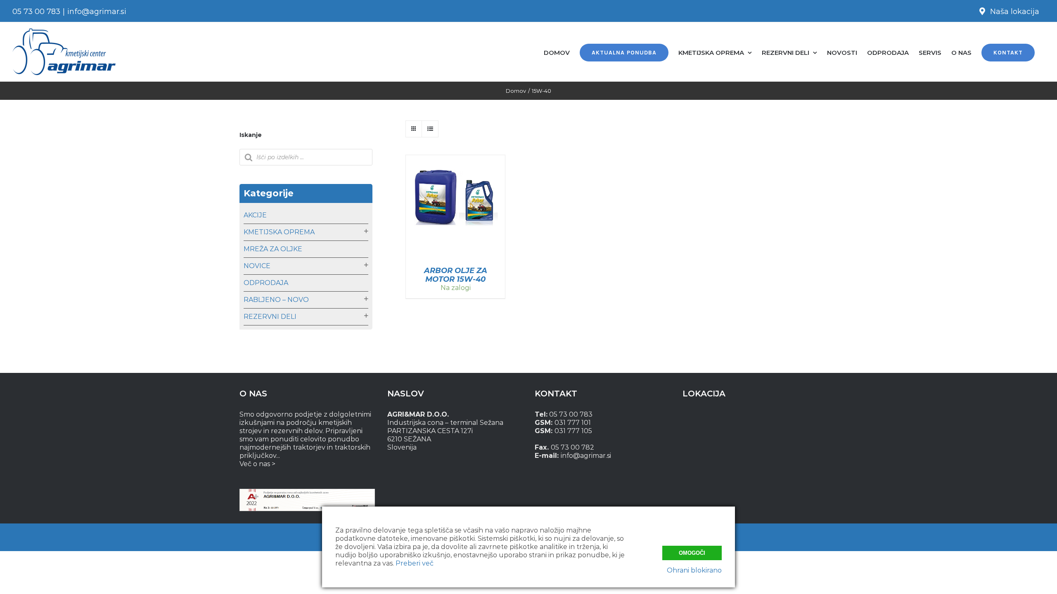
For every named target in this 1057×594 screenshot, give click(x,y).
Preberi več (415, 563)
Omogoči (692, 553)
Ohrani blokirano (694, 570)
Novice (257, 266)
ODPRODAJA (266, 283)
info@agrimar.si (96, 11)
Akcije (255, 215)
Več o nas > (257, 464)
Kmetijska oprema (279, 232)
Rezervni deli (270, 317)
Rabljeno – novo (276, 300)
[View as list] (430, 129)
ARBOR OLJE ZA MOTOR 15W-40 (455, 275)
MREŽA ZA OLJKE (273, 249)
